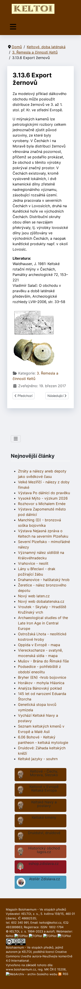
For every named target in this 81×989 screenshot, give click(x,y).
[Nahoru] (73, 980)
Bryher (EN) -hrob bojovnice (42, 677)
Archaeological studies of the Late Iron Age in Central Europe (43, 623)
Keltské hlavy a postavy (44, 804)
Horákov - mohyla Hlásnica (41, 683)
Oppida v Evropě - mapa (39, 645)
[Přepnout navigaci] (13, 26)
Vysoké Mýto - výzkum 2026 (43, 498)
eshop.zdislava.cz (44, 863)
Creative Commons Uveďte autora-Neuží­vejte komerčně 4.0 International (39, 956)
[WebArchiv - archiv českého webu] (32, 974)
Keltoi (10, 936)
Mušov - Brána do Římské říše (43, 661)
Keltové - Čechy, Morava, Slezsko (44, 773)
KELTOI (27, 951)
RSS (65, 974)
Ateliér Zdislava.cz (44, 879)
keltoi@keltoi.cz (50, 922)
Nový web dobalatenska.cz (41, 601)
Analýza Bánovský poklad (40, 688)
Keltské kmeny (44, 817)
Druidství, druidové (44, 832)
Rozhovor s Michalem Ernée (41, 503)
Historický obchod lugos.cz (44, 850)
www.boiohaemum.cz (21, 969)
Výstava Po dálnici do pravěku (44, 493)
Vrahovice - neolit (33, 563)
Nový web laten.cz (34, 596)
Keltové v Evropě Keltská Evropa (43, 788)
